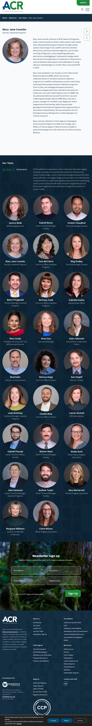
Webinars (67, 670)
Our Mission (37, 622)
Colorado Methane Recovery (74, 634)
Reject (66, 720)
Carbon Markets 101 (71, 661)
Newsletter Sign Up (40, 634)
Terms (28, 594)
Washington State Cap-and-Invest (76, 631)
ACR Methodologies (40, 652)
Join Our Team (38, 631)
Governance (21, 169)
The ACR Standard (39, 649)
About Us (13, 18)
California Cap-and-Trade (72, 622)
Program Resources (40, 658)
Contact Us (37, 628)
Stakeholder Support (71, 673)
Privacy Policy (39, 594)
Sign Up (83, 3)
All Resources (69, 649)
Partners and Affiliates (41, 661)
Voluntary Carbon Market (72, 628)
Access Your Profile (40, 692)
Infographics (68, 658)
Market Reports (69, 664)
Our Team (23, 18)
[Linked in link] (66, 684)
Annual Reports (69, 667)
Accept (53, 720)
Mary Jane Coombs (36, 18)
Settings (80, 720)
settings (19, 724)
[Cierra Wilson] (87, 38)
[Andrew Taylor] (87, 31)
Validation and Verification (42, 655)
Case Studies (68, 655)
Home (4, 18)
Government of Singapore (73, 637)
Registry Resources (40, 695)
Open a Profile (38, 689)
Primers (66, 652)
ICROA (66, 640)
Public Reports (38, 686)
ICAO (65, 625)
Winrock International (9, 632)
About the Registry (40, 683)
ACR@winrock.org (8, 697)
